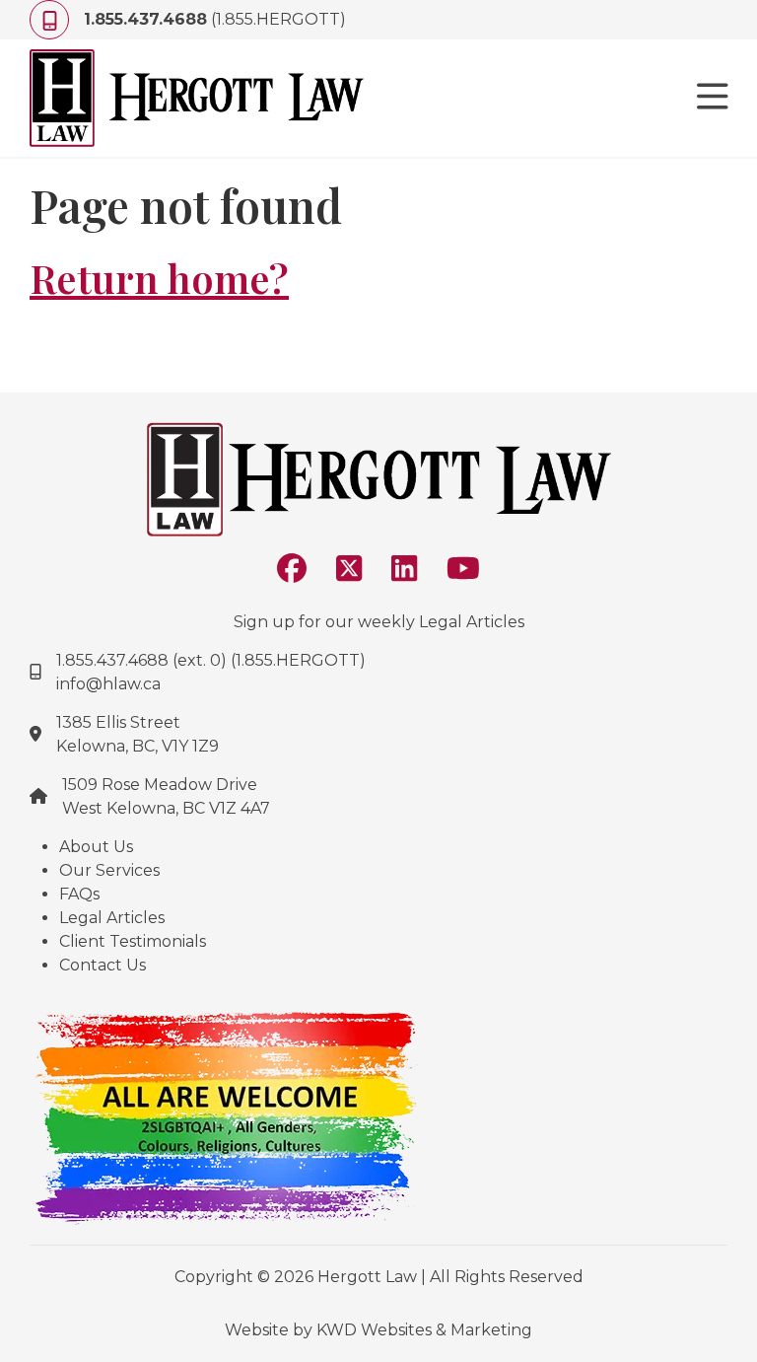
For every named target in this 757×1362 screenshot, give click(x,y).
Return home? (159, 278)
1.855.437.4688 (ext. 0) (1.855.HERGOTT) (211, 660)
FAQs (79, 894)
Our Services (109, 870)
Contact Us (102, 965)
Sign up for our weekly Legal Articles (379, 621)
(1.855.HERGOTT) (215, 19)
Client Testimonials (132, 941)
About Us (96, 846)
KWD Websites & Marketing (424, 1330)
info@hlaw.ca (108, 684)
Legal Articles (112, 917)
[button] (712, 98)
